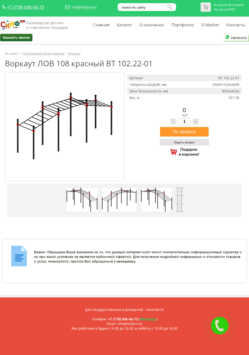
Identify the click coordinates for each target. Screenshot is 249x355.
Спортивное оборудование (43, 53)
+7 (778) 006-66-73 (25, 7)
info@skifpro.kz (84, 7)
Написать (239, 37)
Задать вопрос (184, 142)
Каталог (124, 25)
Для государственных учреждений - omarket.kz (124, 309)
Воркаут (74, 53)
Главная (101, 25)
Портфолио (182, 25)
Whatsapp (148, 319)
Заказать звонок (16, 37)
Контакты (235, 25)
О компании (151, 25)
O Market (210, 25)
